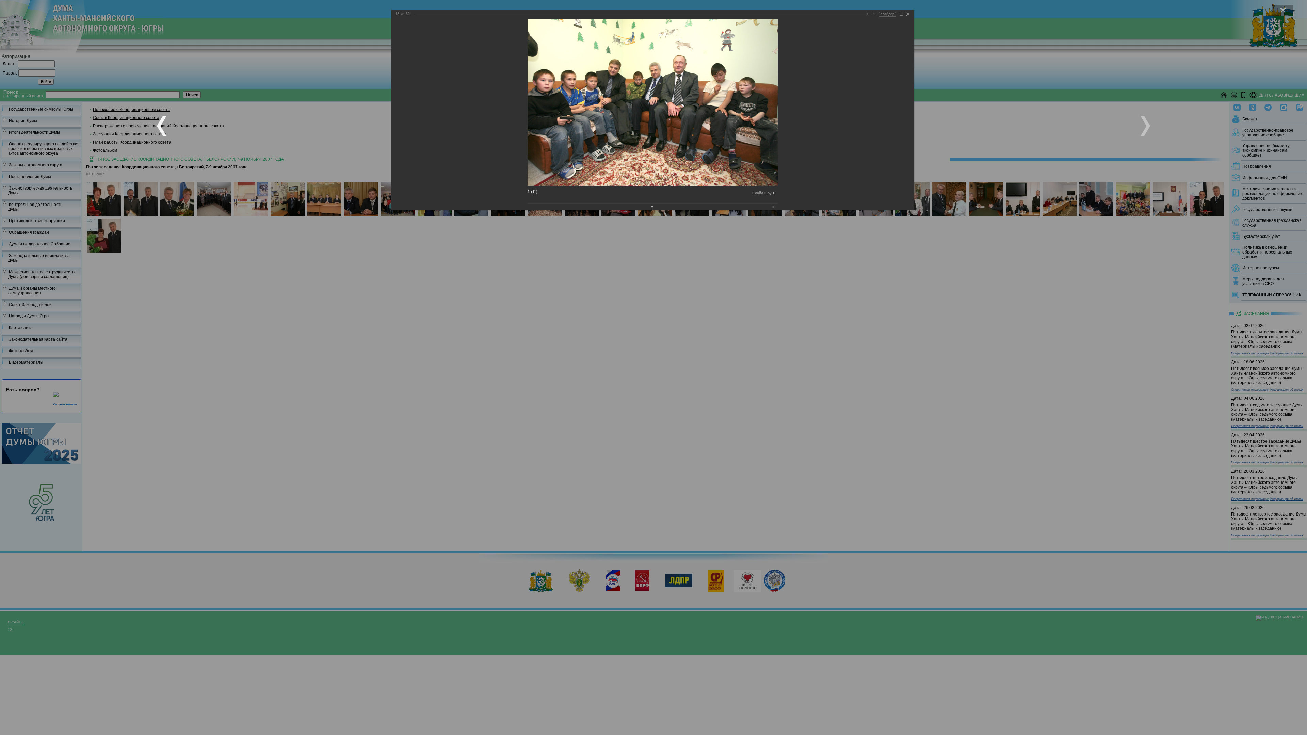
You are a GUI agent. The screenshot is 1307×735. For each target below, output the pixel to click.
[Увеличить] (901, 14)
